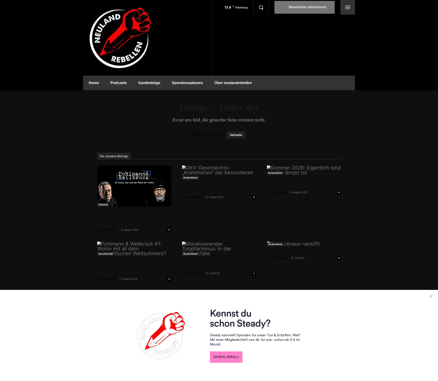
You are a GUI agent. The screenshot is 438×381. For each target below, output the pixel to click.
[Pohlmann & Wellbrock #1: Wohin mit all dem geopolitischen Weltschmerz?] (134, 249)
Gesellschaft (106, 253)
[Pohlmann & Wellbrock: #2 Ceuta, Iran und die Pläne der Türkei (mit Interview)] (134, 186)
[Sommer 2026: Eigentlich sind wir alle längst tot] (304, 170)
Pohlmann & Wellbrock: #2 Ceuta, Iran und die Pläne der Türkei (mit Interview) (130, 218)
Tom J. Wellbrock (107, 229)
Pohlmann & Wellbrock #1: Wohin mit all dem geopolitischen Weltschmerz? (131, 267)
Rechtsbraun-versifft (287, 252)
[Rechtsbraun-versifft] (304, 244)
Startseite (236, 134)
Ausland (103, 204)
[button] (261, 7)
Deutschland (190, 177)
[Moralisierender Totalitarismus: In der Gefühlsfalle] (219, 249)
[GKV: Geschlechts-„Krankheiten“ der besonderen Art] (219, 172)
